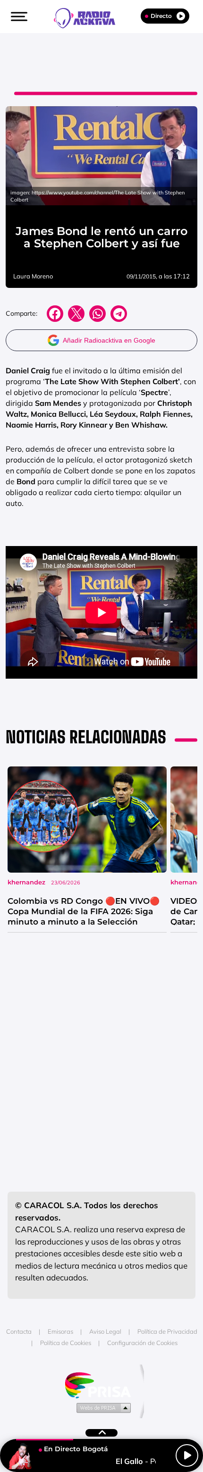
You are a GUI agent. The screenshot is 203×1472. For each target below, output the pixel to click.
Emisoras (60, 1331)
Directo (161, 15)
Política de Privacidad (167, 1331)
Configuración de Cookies (142, 1342)
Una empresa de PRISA (101, 1384)
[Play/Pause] (187, 1455)
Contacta (19, 1331)
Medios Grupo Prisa (101, 1407)
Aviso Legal (105, 1331)
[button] (18, 16)
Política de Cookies (65, 1342)
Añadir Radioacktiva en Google (109, 340)
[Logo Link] (89, 17)
